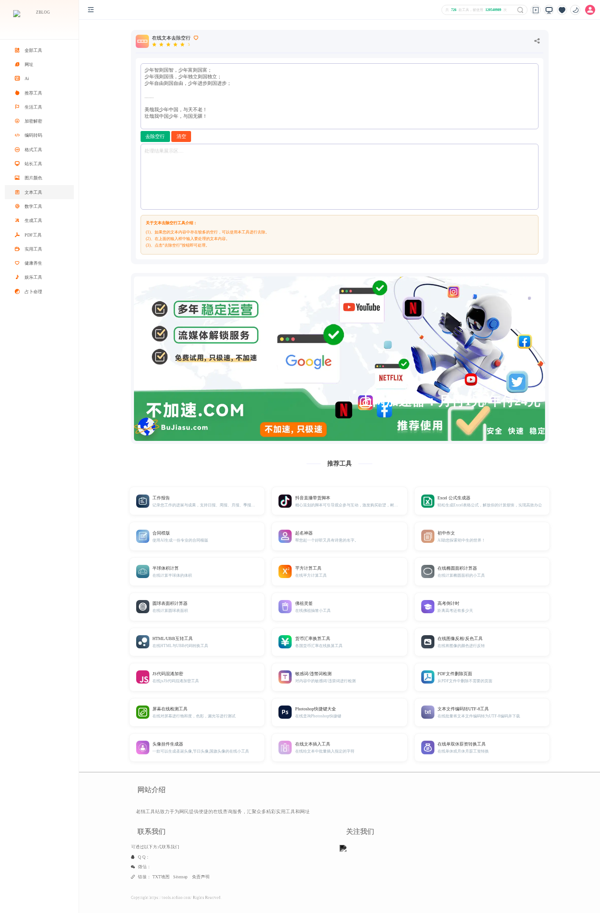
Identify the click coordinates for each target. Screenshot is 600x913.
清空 (181, 136)
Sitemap (180, 876)
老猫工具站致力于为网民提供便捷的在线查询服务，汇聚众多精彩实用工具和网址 (223, 811)
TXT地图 (161, 876)
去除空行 (155, 136)
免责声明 (201, 876)
